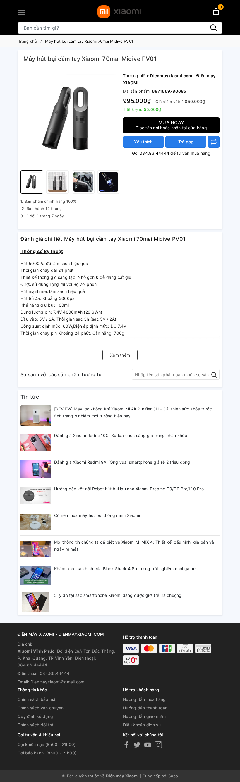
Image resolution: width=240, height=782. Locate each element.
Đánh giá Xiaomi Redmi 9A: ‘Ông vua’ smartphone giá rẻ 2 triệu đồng (122, 462)
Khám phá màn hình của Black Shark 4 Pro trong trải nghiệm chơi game (125, 568)
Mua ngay (171, 125)
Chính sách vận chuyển (41, 707)
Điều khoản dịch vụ (142, 724)
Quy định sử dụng (35, 716)
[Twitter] (136, 744)
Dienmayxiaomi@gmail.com (57, 681)
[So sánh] (214, 142)
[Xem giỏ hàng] (216, 11)
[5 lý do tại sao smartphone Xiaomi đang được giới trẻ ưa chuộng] (35, 602)
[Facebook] (126, 744)
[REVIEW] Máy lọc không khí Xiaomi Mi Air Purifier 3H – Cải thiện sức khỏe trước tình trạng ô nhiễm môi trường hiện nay (133, 412)
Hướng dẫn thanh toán (145, 707)
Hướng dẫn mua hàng (144, 699)
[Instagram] (158, 744)
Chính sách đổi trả (36, 724)
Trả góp (186, 141)
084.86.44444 (154, 153)
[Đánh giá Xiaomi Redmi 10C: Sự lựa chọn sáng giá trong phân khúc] (35, 442)
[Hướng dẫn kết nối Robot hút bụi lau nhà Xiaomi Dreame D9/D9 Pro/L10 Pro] (35, 495)
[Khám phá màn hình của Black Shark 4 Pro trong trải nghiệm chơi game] (35, 575)
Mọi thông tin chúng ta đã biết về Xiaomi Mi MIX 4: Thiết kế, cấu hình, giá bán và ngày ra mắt (134, 545)
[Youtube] (147, 744)
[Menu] (21, 12)
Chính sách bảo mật (37, 699)
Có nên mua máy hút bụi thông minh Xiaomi (97, 515)
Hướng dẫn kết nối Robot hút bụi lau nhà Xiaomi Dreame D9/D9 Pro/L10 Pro (129, 488)
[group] (70, 119)
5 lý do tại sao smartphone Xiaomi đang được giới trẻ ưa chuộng (118, 595)
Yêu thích (143, 141)
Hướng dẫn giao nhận (144, 716)
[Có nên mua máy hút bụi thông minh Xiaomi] (35, 522)
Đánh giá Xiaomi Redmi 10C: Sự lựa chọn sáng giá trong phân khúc (120, 435)
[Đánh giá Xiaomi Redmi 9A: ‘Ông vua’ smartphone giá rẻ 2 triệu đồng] (35, 469)
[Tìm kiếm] (213, 27)
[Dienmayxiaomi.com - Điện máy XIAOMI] (119, 11)
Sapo (173, 776)
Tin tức (29, 397)
